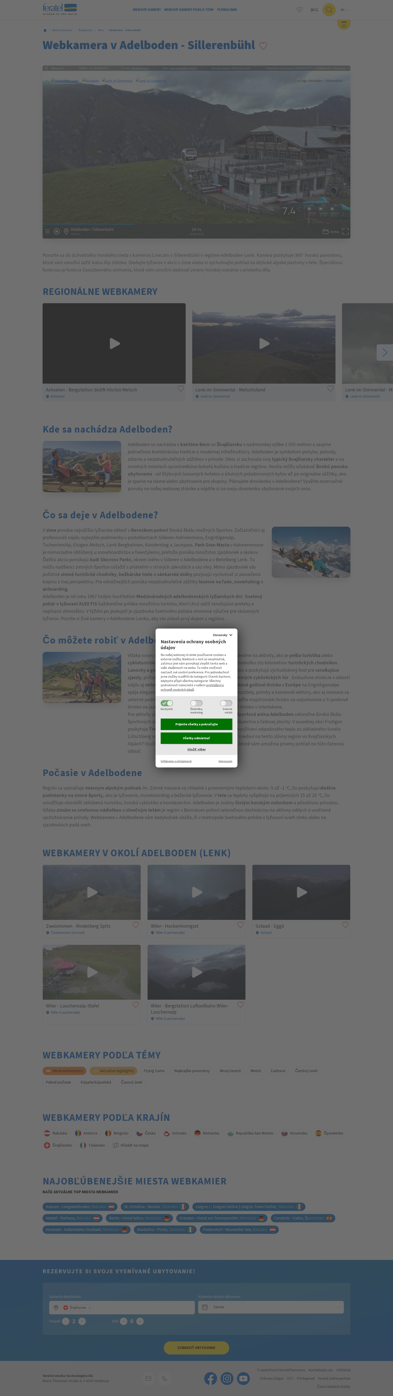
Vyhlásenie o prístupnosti (176, 761)
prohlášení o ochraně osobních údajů (192, 687)
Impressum (225, 761)
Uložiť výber (196, 749)
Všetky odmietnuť (196, 738)
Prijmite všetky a (196, 724)
